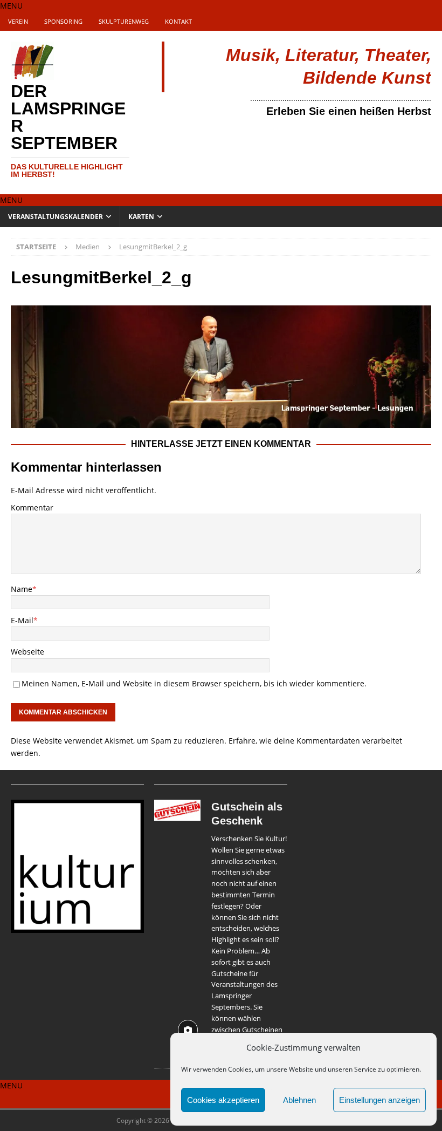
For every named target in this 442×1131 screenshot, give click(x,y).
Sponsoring (63, 21)
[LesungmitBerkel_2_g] (221, 421)
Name (21, 589)
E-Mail (22, 620)
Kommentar (32, 507)
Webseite (27, 651)
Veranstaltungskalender (55, 216)
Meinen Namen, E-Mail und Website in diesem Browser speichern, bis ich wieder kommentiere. (194, 683)
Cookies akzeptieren (223, 1100)
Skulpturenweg (124, 21)
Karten (141, 216)
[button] (11, 6)
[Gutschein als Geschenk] (177, 926)
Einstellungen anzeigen (379, 1100)
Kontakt (178, 21)
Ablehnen (299, 1100)
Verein (18, 21)
